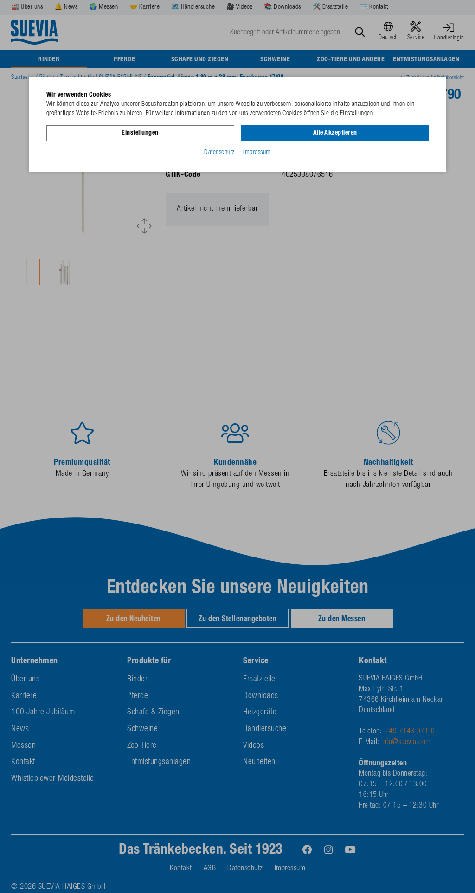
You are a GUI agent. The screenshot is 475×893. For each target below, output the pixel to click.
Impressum (257, 152)
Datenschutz (219, 152)
